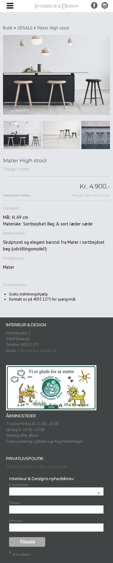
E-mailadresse (54, 484)
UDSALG (25, 28)
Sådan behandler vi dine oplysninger (36, 466)
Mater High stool (53, 28)
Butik (8, 28)
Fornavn (14, 502)
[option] (22, 135)
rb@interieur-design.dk (36, 350)
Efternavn (16, 520)
